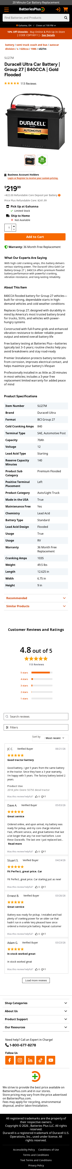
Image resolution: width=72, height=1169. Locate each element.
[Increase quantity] (14, 226)
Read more (15, 843)
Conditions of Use (48, 1149)
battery (9, 44)
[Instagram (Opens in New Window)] (20, 1060)
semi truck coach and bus (31, 44)
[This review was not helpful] (42, 796)
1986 (33, 48)
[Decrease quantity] (14, 229)
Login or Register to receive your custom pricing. (33, 178)
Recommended (16, 598)
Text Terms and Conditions (36, 1160)
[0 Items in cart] (65, 9)
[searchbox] (39, 716)
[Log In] (58, 9)
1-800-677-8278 (23, 1045)
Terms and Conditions (36, 1155)
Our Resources (15, 1027)
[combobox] (50, 738)
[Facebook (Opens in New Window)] (9, 1060)
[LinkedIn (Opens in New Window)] (30, 1060)
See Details (48, 35)
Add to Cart (35, 237)
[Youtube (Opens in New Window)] (50, 1060)
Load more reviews (36, 980)
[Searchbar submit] (65, 17)
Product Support (16, 1019)
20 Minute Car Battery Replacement (36, 2)
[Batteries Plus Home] (32, 9)
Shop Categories (16, 1003)
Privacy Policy (36, 1165)
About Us (11, 1011)
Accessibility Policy (24, 1149)
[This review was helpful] (36, 796)
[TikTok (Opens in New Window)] (40, 1060)
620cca (24, 48)
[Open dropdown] (59, 195)
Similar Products (17, 606)
